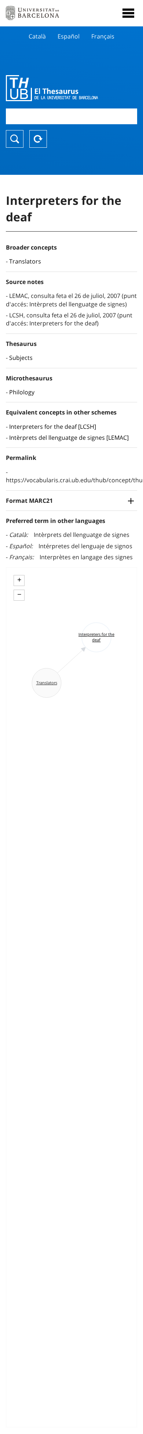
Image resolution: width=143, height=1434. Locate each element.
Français (102, 36)
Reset (38, 139)
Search (14, 139)
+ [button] (19, 580)
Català (37, 36)
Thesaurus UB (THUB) (52, 88)
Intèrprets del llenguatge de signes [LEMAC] (69, 438)
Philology (21, 392)
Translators (25, 261)
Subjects (21, 358)
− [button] (19, 594)
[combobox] (71, 116)
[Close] (128, 13)
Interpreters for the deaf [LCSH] (52, 427)
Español (69, 36)
